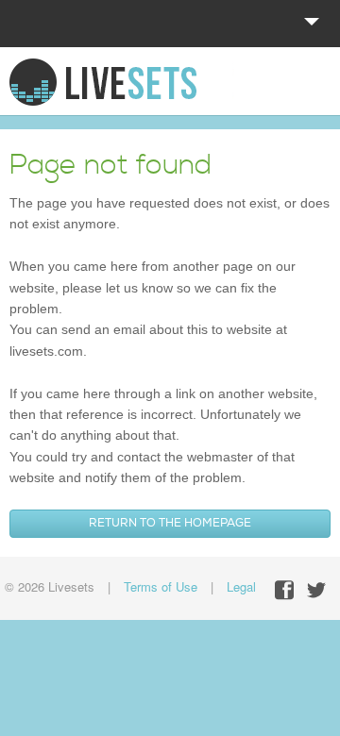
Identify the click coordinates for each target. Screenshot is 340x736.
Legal (241, 586)
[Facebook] (284, 590)
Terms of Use (160, 586)
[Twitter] (316, 590)
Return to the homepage (170, 523)
